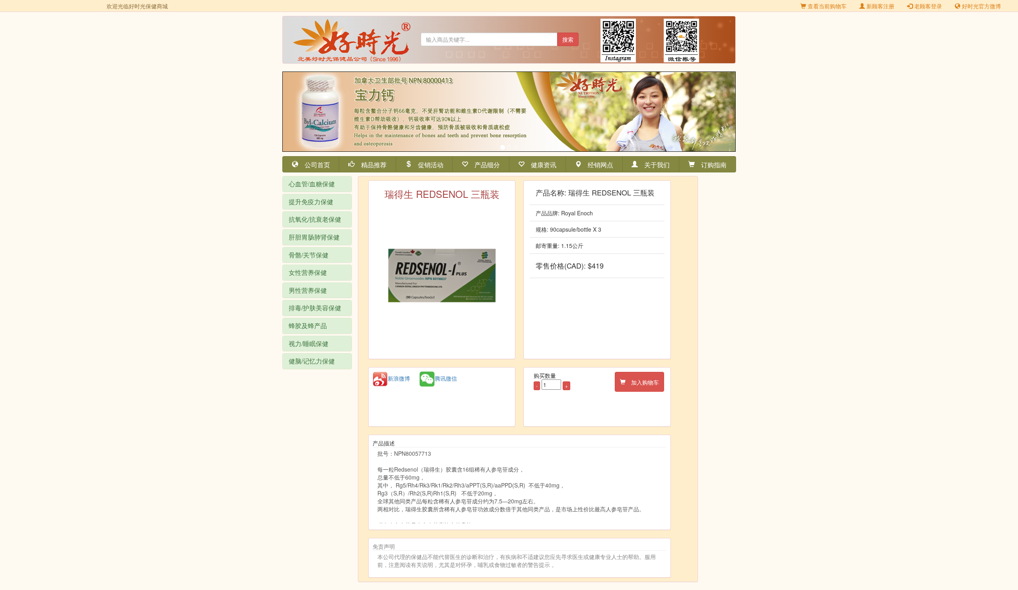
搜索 (567, 39)
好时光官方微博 (980, 6)
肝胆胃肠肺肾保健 (314, 237)
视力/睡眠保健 (308, 343)
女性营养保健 (308, 272)
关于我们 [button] (654, 164)
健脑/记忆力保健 (312, 361)
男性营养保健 (308, 290)
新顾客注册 (879, 6)
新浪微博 (399, 378)
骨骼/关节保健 (308, 254)
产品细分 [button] (484, 164)
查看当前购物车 (826, 6)
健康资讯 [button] (540, 164)
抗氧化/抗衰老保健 (315, 219)
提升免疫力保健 (311, 201)
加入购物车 (642, 382)
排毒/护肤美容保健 (315, 307)
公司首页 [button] (314, 164)
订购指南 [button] (711, 164)
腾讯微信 (446, 378)
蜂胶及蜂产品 (308, 325)
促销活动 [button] (427, 164)
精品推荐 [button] (371, 164)
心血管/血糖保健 (312, 183)
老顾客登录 (927, 6)
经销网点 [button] (597, 164)
